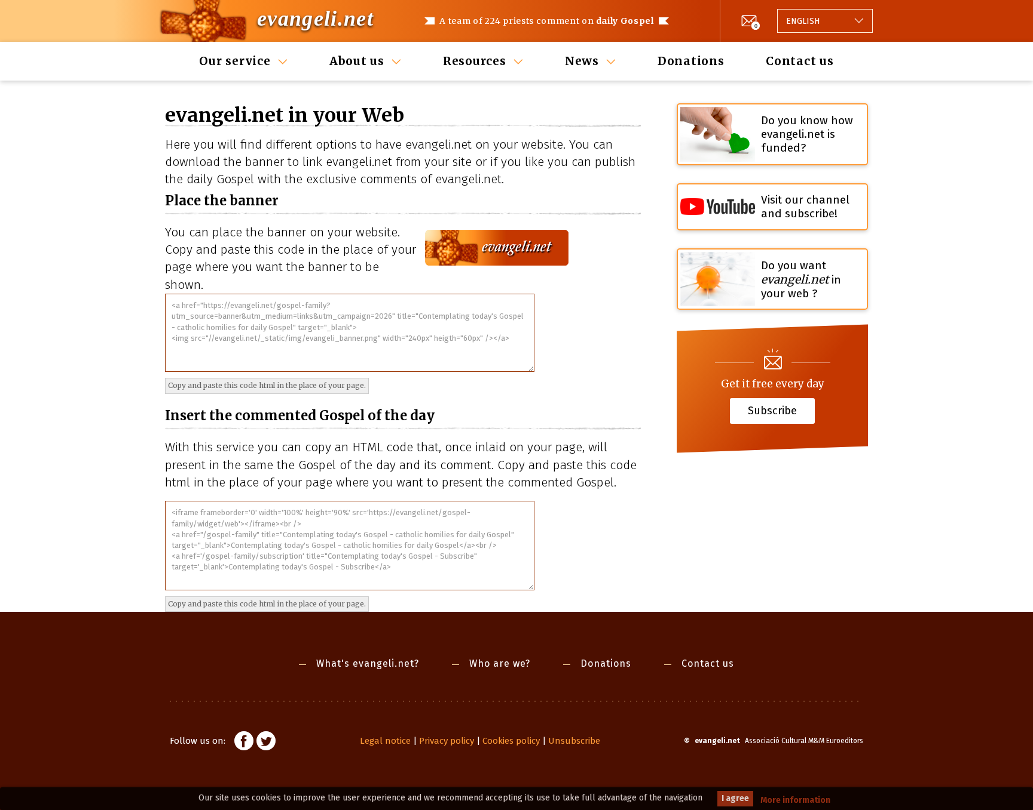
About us (356, 61)
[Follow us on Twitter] (266, 742)
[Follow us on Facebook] (243, 742)
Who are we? (499, 663)
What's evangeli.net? (367, 663)
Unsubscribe (574, 740)
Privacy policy (446, 740)
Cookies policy (511, 740)
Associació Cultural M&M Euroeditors (804, 741)
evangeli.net (315, 18)
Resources (474, 61)
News (582, 61)
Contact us (800, 61)
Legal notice (385, 740)
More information (795, 800)
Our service (234, 61)
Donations (691, 61)
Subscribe (772, 410)
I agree (735, 798)
